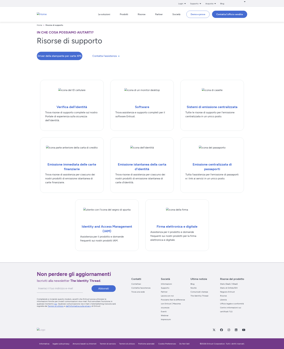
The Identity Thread (199, 296)
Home (39, 25)
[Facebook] (221, 330)
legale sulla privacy (61, 344)
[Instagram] (229, 330)
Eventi (164, 311)
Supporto (165, 288)
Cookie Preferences (167, 344)
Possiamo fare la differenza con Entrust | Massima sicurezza (173, 304)
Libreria (223, 300)
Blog (222, 3)
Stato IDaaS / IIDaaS (229, 284)
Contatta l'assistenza (104, 55)
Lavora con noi (167, 296)
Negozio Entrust (227, 292)
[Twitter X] (214, 330)
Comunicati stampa (199, 292)
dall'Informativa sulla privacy (78, 306)
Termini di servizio (108, 344)
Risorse (223, 296)
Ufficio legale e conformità (232, 304)
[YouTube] (243, 330)
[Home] (42, 14)
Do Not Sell (184, 344)
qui (55, 304)
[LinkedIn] (236, 330)
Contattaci (136, 284)
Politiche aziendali (146, 344)
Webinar (164, 315)
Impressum (166, 319)
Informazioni (166, 284)
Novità (193, 288)
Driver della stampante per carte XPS (60, 55)
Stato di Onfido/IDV (229, 288)
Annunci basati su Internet (84, 344)
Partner (164, 292)
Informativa (44, 344)
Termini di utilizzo (56, 306)
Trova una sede (138, 292)
